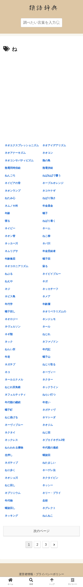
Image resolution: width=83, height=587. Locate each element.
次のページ (41, 531)
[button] (58, 22)
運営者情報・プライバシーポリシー (41, 574)
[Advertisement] (41, 97)
